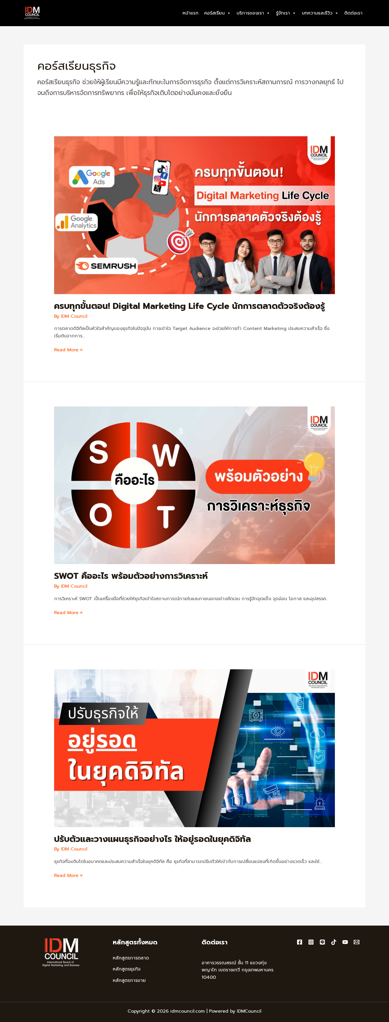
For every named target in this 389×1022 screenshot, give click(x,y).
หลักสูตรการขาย (129, 980)
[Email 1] (356, 942)
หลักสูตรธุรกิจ (126, 969)
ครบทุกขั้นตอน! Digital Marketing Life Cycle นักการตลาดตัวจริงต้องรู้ (189, 306)
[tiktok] (334, 942)
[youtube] (345, 942)
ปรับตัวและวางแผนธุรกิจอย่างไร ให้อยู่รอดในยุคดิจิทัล (152, 839)
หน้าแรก (190, 13)
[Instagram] (311, 942)
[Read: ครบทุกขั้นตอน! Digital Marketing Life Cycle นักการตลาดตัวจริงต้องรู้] (194, 215)
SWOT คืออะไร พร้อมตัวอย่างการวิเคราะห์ (131, 576)
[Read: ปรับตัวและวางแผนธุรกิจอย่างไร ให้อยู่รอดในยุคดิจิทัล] (194, 747)
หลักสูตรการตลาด (131, 958)
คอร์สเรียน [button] (214, 13)
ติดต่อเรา (353, 13)
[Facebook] (299, 942)
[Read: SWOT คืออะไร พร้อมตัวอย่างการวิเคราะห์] (194, 485)
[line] (322, 942)
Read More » (68, 350)
